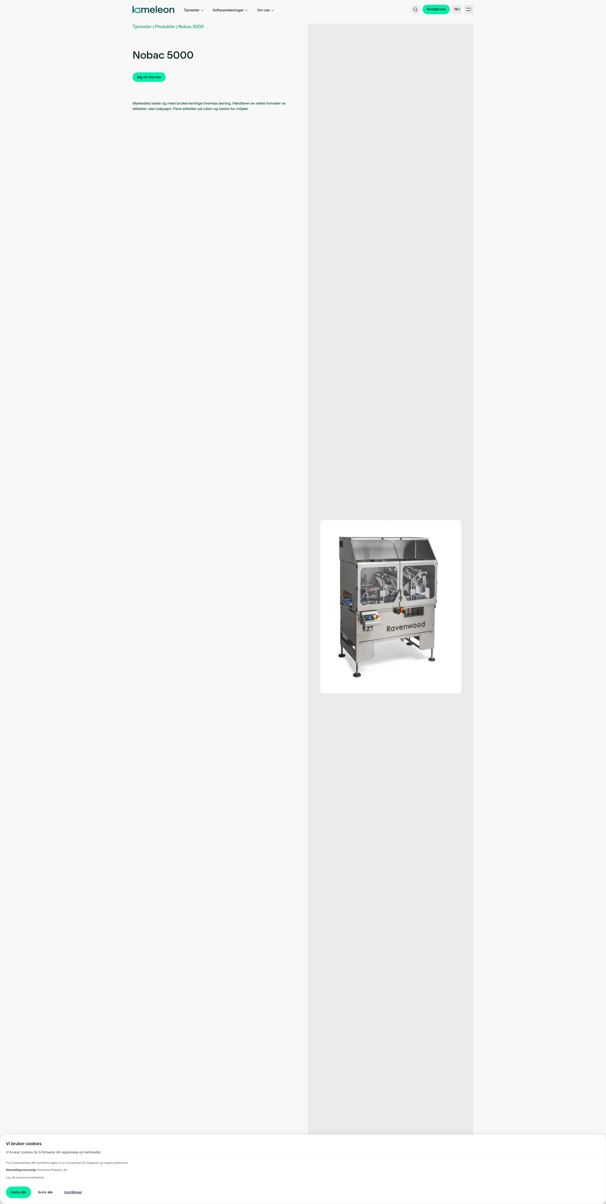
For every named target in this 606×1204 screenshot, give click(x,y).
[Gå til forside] (153, 9)
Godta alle (18, 1192)
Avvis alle (45, 1192)
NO (457, 9)
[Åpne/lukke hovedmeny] (468, 9)
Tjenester (142, 26)
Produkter (165, 26)
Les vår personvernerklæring (25, 1177)
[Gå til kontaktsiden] (436, 9)
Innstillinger (73, 1192)
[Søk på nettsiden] (415, 9)
